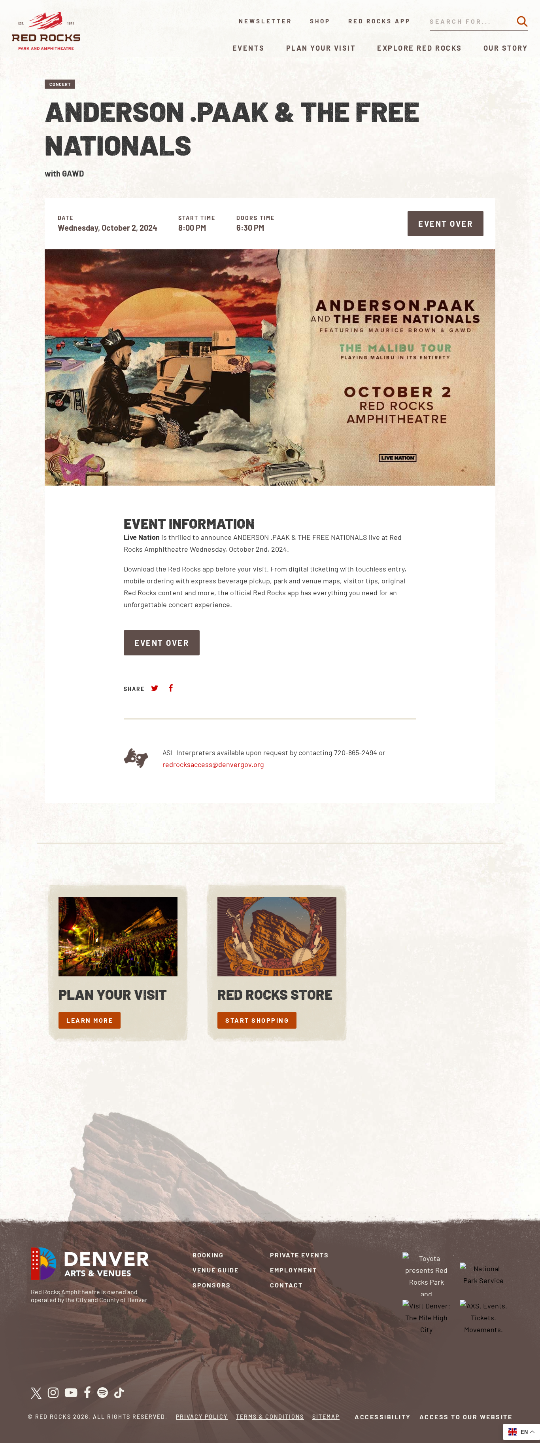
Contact (286, 1285)
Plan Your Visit (321, 48)
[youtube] (71, 1393)
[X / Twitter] (36, 1393)
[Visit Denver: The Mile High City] (426, 1316)
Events (248, 48)
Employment (293, 1270)
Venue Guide (216, 1270)
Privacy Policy (202, 1416)
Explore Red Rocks (419, 48)
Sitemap (326, 1416)
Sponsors (212, 1285)
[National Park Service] (483, 1273)
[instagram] (53, 1393)
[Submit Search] (522, 21)
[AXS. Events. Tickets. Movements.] (483, 1316)
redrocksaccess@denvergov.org (213, 764)
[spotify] (102, 1393)
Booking (208, 1255)
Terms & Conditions (270, 1416)
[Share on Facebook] (170, 688)
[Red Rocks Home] (46, 31)
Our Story (505, 48)
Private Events (299, 1255)
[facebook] (87, 1393)
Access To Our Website (466, 1416)
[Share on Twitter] (155, 688)
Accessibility (383, 1416)
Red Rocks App (379, 21)
